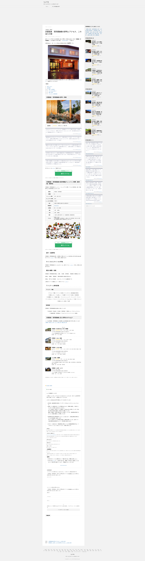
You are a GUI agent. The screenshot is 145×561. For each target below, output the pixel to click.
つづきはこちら (79, 141)
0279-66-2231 (56, 205)
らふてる (46, 2)
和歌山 (68, 550)
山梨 (84, 549)
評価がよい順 (51, 322)
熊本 (60, 551)
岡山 (77, 550)
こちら (53, 168)
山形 (59, 549)
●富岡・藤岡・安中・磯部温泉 (93, 34)
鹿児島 (69, 551)
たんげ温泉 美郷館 (56, 357)
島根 (74, 550)
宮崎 (66, 551)
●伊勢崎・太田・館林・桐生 (93, 33)
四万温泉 (47, 385)
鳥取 (71, 550)
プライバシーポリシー (77, 551)
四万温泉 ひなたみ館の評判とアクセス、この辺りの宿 (97, 43)
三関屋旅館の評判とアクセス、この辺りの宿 (56, 541)
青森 (48, 549)
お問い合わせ (84, 551)
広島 (79, 550)
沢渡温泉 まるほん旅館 (57, 347)
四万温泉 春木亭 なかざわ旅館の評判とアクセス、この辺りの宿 (97, 52)
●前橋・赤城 (88, 29)
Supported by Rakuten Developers (63, 465)
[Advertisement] (72, 16)
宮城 (56, 549)
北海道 (46, 549)
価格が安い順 (64, 322)
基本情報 (48, 87)
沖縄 (72, 551)
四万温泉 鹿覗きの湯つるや (89, 203)
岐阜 (49, 550)
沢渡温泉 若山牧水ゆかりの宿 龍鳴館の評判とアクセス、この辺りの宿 (97, 71)
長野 (87, 549)
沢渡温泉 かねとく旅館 (57, 338)
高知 (93, 550)
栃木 (67, 549)
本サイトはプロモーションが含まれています (72, 556)
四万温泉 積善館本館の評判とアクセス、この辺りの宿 (97, 132)
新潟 (90, 549)
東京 (78, 549)
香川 (85, 550)
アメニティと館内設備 (53, 93)
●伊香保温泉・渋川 (95, 29)
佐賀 (98, 550)
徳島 (90, 550)
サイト (48, 500)
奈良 (65, 550)
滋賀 (54, 550)
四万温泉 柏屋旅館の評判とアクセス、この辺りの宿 (97, 62)
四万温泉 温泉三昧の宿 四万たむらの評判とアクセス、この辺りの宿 (97, 103)
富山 (93, 549)
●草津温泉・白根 (97, 30)
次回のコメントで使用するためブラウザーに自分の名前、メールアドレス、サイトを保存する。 (63, 507)
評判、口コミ (49, 86)
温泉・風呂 (51, 92)
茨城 (65, 549)
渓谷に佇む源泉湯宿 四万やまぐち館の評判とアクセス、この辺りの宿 (97, 113)
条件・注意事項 (52, 89)
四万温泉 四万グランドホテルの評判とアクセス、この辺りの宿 (97, 94)
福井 (98, 549)
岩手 (51, 549)
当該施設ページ (71, 473)
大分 (63, 551)
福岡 (96, 550)
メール (48, 496)
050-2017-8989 (65, 40)
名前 (48, 492)
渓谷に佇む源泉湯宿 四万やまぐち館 (90, 193)
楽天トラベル (64, 172)
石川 (95, 549)
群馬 (70, 549)
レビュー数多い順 (57, 322)
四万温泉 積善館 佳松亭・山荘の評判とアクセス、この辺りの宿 (97, 81)
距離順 (47, 322)
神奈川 (82, 549)
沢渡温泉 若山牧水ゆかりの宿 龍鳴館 (60, 328)
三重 (51, 550)
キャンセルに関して (52, 90)
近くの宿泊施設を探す (56, 6)
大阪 (60, 550)
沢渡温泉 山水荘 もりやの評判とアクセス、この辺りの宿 (59, 542)
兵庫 (62, 550)
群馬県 (51, 385)
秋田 (54, 549)
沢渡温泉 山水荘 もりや (57, 368)
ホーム (47, 6)
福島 (62, 549)
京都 (57, 550)
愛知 (46, 550)
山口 (82, 550)
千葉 (76, 549)
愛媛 (87, 550)
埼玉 (73, 549)
